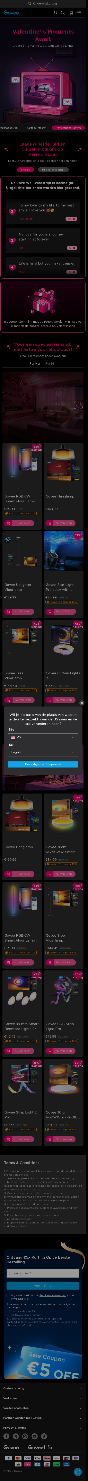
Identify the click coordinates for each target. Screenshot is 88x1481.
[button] (43, 737)
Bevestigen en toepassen (43, 764)
